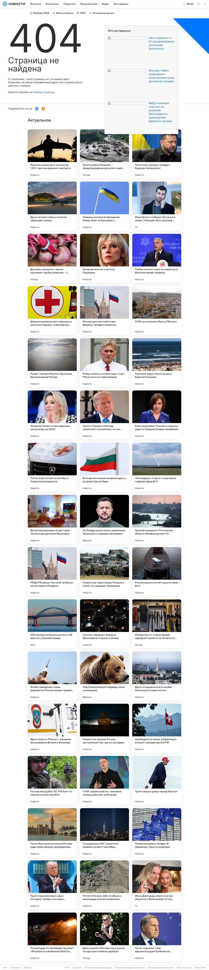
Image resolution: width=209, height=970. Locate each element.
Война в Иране (64, 13)
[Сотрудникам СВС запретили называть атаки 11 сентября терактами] (104, 832)
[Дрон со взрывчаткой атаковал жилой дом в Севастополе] (156, 676)
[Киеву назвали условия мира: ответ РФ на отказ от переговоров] (104, 362)
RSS (67, 968)
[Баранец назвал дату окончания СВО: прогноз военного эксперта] (52, 153)
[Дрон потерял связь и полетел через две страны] (52, 206)
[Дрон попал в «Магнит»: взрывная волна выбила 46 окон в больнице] (52, 728)
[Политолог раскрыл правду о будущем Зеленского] (156, 153)
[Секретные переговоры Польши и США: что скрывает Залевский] (104, 571)
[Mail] (5, 4)
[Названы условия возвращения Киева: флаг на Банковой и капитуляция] (104, 206)
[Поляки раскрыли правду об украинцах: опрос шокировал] (156, 832)
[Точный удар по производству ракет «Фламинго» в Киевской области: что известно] (52, 937)
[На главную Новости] (16, 4)
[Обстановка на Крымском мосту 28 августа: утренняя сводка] (52, 623)
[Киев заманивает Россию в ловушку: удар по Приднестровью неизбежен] (156, 414)
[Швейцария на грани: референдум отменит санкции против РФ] (156, 728)
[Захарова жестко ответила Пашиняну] (104, 258)
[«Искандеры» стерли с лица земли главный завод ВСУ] (156, 467)
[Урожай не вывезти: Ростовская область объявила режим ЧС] (156, 519)
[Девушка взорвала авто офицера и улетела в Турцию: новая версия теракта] (52, 310)
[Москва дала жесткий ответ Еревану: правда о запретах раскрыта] (104, 310)
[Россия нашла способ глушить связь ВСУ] (156, 571)
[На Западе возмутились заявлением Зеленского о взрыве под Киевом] (104, 519)
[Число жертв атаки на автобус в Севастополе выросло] (52, 467)
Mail (5, 968)
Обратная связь (184, 968)
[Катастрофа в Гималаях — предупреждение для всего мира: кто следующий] (104, 153)
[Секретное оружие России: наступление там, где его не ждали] (104, 728)
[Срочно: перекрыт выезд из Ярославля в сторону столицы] (104, 623)
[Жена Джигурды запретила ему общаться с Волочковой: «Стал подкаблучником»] (156, 884)
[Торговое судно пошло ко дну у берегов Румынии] (156, 362)
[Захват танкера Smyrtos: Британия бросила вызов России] (52, 362)
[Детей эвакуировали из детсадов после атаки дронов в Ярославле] (52, 519)
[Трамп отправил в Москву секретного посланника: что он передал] (104, 414)
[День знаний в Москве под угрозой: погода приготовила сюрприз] (104, 937)
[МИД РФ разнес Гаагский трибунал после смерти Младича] (52, 571)
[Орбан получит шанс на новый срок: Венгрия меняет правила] (156, 258)
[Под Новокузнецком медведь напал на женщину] (104, 676)
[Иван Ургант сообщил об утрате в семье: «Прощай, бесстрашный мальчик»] (156, 206)
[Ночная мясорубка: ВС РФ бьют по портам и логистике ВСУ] (52, 780)
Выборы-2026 (41, 13)
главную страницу (43, 92)
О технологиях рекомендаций (98, 968)
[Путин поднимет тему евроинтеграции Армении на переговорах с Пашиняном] (156, 937)
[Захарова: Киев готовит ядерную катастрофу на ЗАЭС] (52, 414)
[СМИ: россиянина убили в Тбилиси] (156, 310)
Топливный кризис (103, 13)
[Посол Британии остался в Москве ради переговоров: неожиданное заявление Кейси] (52, 832)
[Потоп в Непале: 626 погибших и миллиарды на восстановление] (104, 884)
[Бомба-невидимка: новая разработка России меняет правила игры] (52, 676)
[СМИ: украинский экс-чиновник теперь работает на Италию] (104, 780)
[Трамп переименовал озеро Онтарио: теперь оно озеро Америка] (52, 884)
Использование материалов (161, 968)
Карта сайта (200, 968)
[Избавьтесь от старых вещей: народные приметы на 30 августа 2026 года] (156, 623)
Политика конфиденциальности (130, 968)
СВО (83, 13)
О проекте (76, 968)
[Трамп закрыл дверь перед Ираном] (156, 780)
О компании (15, 968)
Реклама (28, 968)
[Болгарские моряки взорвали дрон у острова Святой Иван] (104, 467)
